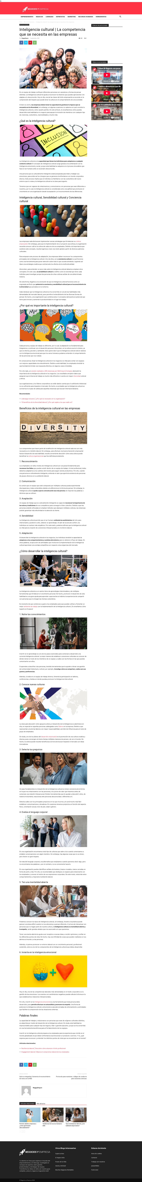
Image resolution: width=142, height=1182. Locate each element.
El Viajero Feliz (60, 1158)
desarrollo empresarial (49, 737)
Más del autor (41, 1103)
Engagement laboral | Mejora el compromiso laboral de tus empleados (45, 1052)
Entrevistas (60, 17)
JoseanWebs (95, 1166)
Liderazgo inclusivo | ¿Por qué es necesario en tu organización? (43, 399)
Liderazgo (49, 17)
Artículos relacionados (27, 1103)
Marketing (72, 17)
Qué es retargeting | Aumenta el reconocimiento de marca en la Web (34, 1077)
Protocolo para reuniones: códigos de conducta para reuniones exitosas (71, 1077)
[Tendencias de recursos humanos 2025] (53, 1115)
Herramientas (101, 17)
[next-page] (24, 1131)
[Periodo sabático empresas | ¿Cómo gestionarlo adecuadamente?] (29, 1115)
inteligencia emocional (42, 1002)
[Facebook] (21, 43)
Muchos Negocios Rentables (64, 1170)
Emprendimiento (27, 17)
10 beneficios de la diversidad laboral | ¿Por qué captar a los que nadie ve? (46, 402)
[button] (120, 17)
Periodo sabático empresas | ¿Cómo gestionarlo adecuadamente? (27, 1125)
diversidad (77, 376)
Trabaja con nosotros (98, 1162)
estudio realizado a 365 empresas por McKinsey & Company (51, 371)
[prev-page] (20, 1131)
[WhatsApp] (35, 43)
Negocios (39, 17)
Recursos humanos (85, 17)
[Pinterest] (30, 43)
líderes (60, 726)
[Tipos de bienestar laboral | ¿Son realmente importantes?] (76, 1115)
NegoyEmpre (25, 38)
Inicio (20, 22)
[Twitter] (26, 43)
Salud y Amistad (60, 1166)
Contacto (94, 1158)
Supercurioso (59, 1153)
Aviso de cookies (96, 1153)
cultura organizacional (35, 456)
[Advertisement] (107, 43)
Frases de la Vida (60, 1162)
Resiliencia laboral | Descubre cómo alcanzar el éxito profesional (43, 1048)
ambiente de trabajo (30, 606)
